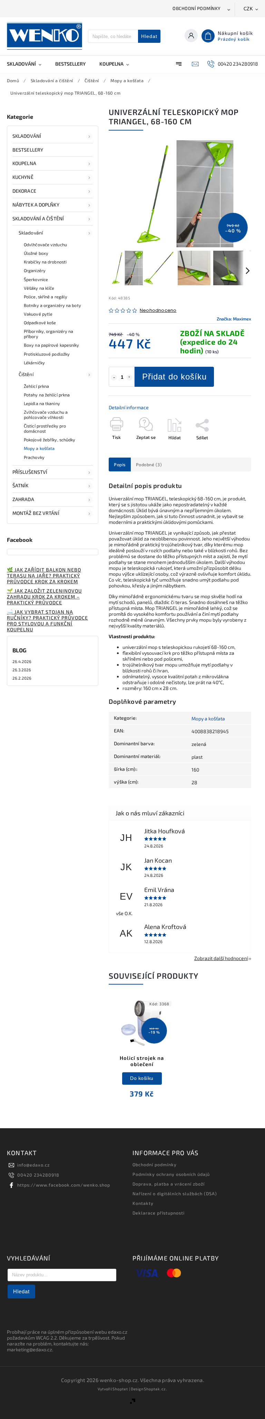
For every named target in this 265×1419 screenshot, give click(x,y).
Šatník (20, 485)
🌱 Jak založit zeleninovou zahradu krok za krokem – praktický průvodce (44, 596)
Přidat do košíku (174, 376)
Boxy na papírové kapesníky (51, 345)
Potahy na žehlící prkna (47, 394)
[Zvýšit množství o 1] (129, 377)
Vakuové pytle (38, 314)
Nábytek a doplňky (35, 205)
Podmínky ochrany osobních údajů (171, 1174)
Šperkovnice (36, 279)
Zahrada (23, 499)
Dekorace (24, 191)
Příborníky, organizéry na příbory (48, 333)
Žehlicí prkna (36, 386)
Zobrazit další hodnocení (221, 958)
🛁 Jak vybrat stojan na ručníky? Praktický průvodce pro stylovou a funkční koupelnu (47, 620)
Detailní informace (129, 407)
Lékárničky (34, 362)
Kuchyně (22, 177)
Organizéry (35, 270)
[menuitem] (27, 64)
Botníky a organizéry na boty (52, 305)
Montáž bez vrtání (35, 513)
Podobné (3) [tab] (149, 464)
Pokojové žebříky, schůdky (50, 439)
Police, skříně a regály (45, 296)
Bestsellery (27, 150)
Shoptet (120, 1389)
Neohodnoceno (158, 310)
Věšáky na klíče (39, 288)
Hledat (149, 36)
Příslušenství (29, 472)
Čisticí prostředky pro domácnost (45, 428)
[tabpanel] (142, 1052)
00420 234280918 (38, 1175)
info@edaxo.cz (33, 1165)
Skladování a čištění (38, 218)
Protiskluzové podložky (47, 354)
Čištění (26, 374)
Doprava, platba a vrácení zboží (168, 1184)
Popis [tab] (120, 464)
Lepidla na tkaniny (42, 403)
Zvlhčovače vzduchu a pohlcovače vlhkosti (46, 414)
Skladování (26, 136)
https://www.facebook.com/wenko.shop (63, 1185)
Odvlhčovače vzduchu (45, 244)
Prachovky (34, 457)
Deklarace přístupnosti (158, 1213)
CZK (248, 8)
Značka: (234, 319)
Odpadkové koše (40, 322)
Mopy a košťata (39, 448)
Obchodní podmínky (197, 8)
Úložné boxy (36, 253)
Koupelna (24, 163)
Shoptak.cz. (155, 1389)
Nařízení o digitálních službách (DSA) (174, 1193)
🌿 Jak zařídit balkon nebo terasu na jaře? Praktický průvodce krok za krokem (44, 575)
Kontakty (143, 1203)
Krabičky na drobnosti (45, 262)
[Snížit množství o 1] (114, 377)
